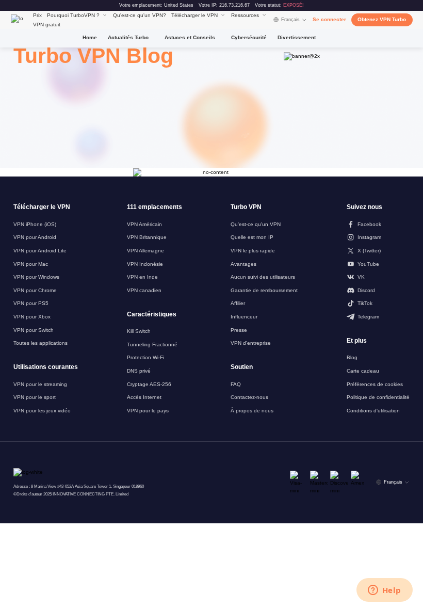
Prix (37, 15)
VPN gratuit (46, 24)
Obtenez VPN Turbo (381, 19)
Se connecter (329, 19)
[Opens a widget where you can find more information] (384, 591)
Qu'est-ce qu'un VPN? (139, 15)
